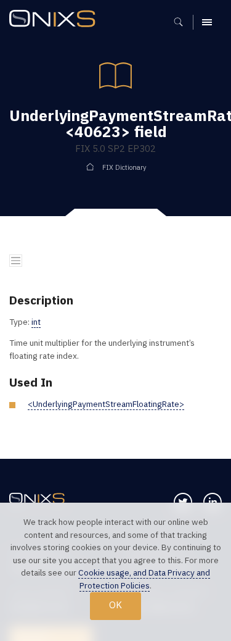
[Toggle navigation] (15, 260)
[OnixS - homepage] (55, 20)
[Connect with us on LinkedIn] (212, 502)
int (36, 321)
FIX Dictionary (124, 167)
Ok (115, 605)
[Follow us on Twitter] (183, 502)
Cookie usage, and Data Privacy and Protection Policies (144, 579)
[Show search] (182, 22)
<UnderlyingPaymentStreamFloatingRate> (106, 403)
